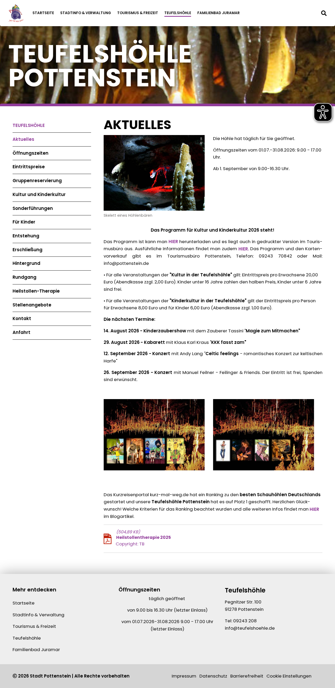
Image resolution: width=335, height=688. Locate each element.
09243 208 (245, 621)
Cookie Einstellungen (288, 676)
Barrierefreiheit (246, 676)
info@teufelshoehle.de (250, 628)
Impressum (184, 676)
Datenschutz (213, 676)
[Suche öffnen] (324, 13)
